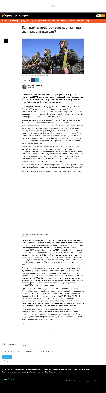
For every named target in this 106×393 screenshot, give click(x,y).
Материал (30, 90)
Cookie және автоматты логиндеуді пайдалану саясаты (22, 372)
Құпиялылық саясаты (82, 369)
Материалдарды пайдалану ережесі (28, 369)
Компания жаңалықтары (62, 369)
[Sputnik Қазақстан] (10, 17)
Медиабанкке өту (44, 75)
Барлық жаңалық (8, 351)
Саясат (18, 351)
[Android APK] (8, 379)
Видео (48, 351)
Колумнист (26, 323)
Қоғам (35, 351)
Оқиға (42, 351)
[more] (6, 41)
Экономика (27, 351)
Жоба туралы (7, 369)
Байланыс (47, 369)
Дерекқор (55, 351)
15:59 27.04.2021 (27, 36)
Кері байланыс (50, 372)
